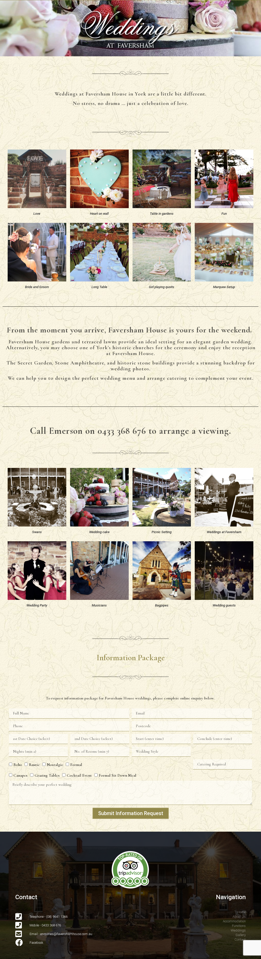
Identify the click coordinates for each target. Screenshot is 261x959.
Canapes (21, 775)
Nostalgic (55, 764)
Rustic (34, 764)
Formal (76, 764)
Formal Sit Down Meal (117, 775)
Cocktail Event (79, 775)
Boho (18, 764)
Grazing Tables (47, 775)
